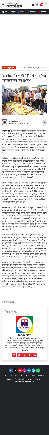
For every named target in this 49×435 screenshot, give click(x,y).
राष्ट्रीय (13, 12)
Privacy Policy (30, 375)
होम (5, 12)
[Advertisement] (24, 39)
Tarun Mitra (22, 379)
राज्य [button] (21, 12)
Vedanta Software (28, 381)
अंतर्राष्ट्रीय (33, 12)
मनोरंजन (43, 12)
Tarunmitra (24, 334)
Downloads (41, 375)
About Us (8, 375)
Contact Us (18, 375)
